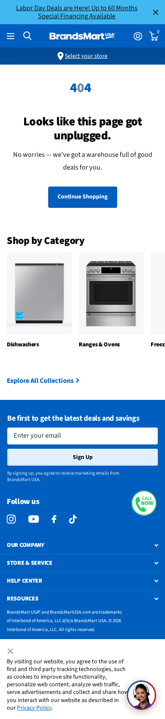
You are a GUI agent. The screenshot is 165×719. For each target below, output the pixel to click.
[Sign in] (137, 36)
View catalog (11, 36)
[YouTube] (33, 519)
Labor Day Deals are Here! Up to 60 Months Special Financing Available (77, 12)
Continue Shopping (82, 196)
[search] (27, 35)
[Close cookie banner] (11, 651)
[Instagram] (11, 519)
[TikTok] (73, 519)
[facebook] (54, 519)
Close (155, 12)
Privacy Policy (34, 708)
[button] (144, 503)
